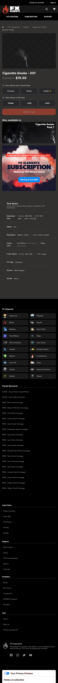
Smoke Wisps (8, 30)
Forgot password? (10, 630)
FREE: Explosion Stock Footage (15, 429)
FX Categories (14, 27)
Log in (5, 619)
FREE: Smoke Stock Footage (13, 472)
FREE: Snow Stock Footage (13, 477)
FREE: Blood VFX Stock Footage (15, 408)
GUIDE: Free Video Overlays (13, 397)
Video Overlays (9, 511)
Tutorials (6, 569)
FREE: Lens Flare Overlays (12, 440)
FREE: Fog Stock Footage (12, 434)
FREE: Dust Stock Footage (12, 424)
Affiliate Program (10, 599)
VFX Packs (7, 522)
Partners (6, 604)
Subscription (31, 17)
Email (5, 553)
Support (48, 17)
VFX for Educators (10, 558)
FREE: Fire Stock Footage (12, 413)
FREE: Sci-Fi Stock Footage (13, 461)
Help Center (8, 547)
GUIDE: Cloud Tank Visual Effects (15, 392)
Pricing (6, 527)
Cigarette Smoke (39, 27)
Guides (6, 533)
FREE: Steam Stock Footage (13, 483)
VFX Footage (12, 17)
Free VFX (7, 516)
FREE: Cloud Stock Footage (13, 418)
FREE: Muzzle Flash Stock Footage (16, 451)
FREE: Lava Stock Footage (13, 445)
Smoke (26, 27)
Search (6, 564)
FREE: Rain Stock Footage (12, 456)
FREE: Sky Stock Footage (12, 467)
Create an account (36, 2)
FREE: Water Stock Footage (13, 488)
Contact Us (7, 593)
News (5, 582)
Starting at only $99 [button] (29, 179)
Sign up (6, 624)
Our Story (7, 588)
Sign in (53, 2)
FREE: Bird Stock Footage (12, 402)
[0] (54, 9)
